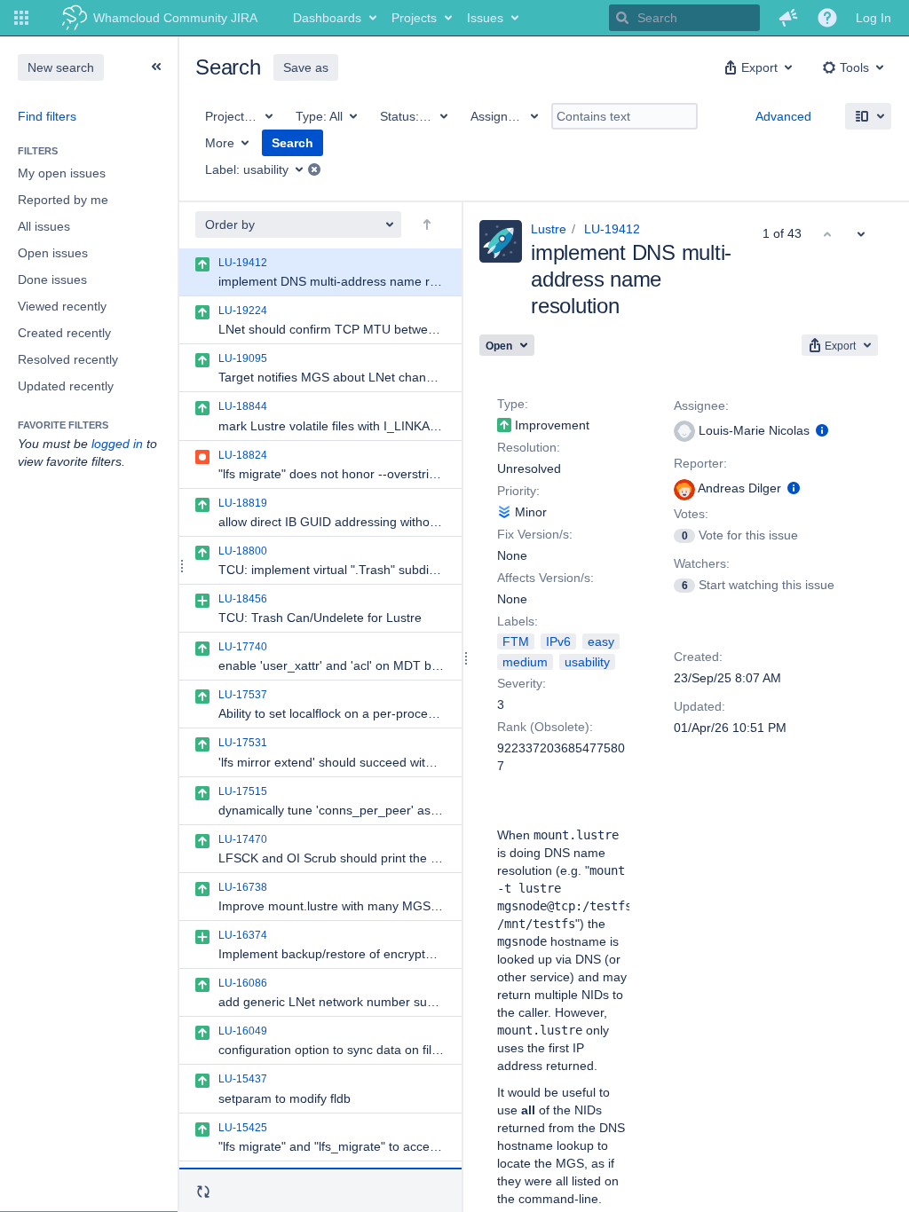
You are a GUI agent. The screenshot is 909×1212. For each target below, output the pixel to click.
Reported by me (63, 200)
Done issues (52, 279)
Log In (873, 18)
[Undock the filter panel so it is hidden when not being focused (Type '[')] (156, 66)
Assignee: (701, 405)
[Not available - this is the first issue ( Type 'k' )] (827, 233)
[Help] (827, 17)
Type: (512, 404)
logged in (117, 444)
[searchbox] (684, 17)
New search (61, 67)
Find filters (47, 116)
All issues (44, 226)
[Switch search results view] (868, 116)
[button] (21, 17)
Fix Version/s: (535, 534)
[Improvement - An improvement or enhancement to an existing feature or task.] (504, 425)
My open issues (62, 173)
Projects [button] (414, 18)
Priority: (518, 491)
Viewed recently (62, 306)
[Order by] (427, 224)
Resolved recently (68, 359)
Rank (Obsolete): (545, 727)
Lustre (548, 229)
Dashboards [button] (327, 18)
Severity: (521, 683)
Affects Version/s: (545, 578)
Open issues (53, 253)
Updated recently (66, 386)
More (219, 143)
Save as (305, 67)
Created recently (64, 333)
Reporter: (700, 463)
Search (292, 143)
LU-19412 (612, 229)
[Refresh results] (203, 1191)
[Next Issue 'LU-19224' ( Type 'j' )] (861, 233)
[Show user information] (822, 430)
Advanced (783, 116)
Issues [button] (485, 18)
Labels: (517, 621)
